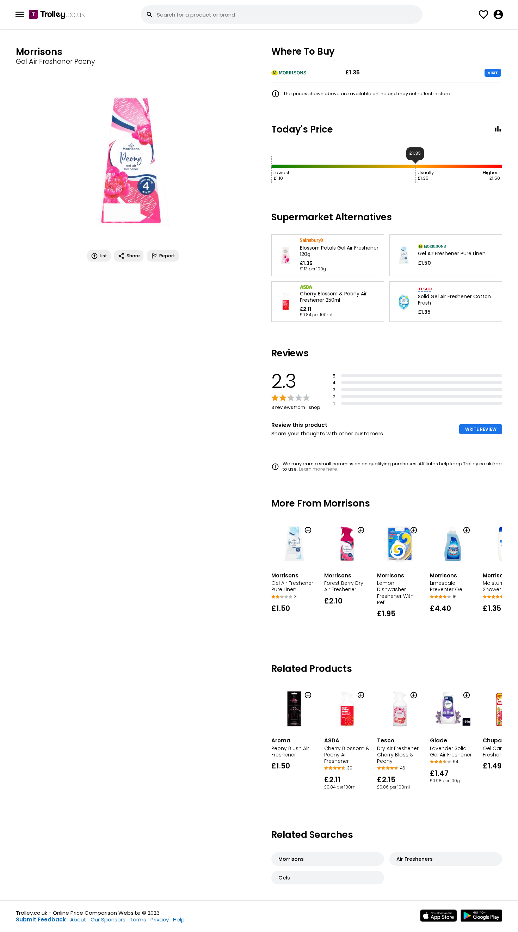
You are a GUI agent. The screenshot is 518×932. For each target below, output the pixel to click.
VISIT (493, 72)
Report (167, 255)
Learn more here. (318, 469)
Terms (138, 919)
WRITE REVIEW (481, 429)
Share (133, 255)
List (103, 255)
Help (179, 919)
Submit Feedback (41, 919)
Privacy (159, 919)
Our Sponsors (108, 919)
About (78, 919)
